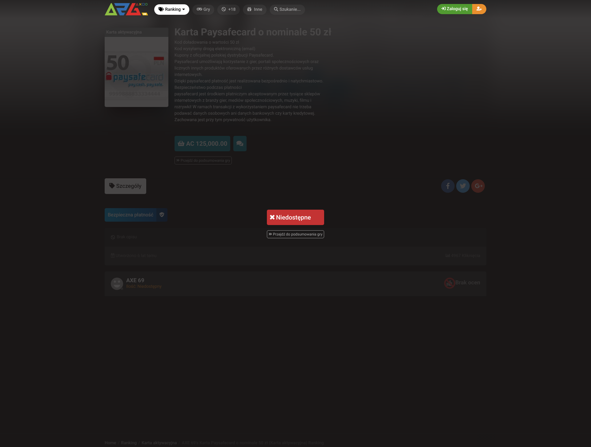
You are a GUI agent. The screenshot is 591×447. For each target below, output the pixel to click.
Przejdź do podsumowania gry (297, 234)
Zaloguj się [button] (457, 8)
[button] (287, 10)
